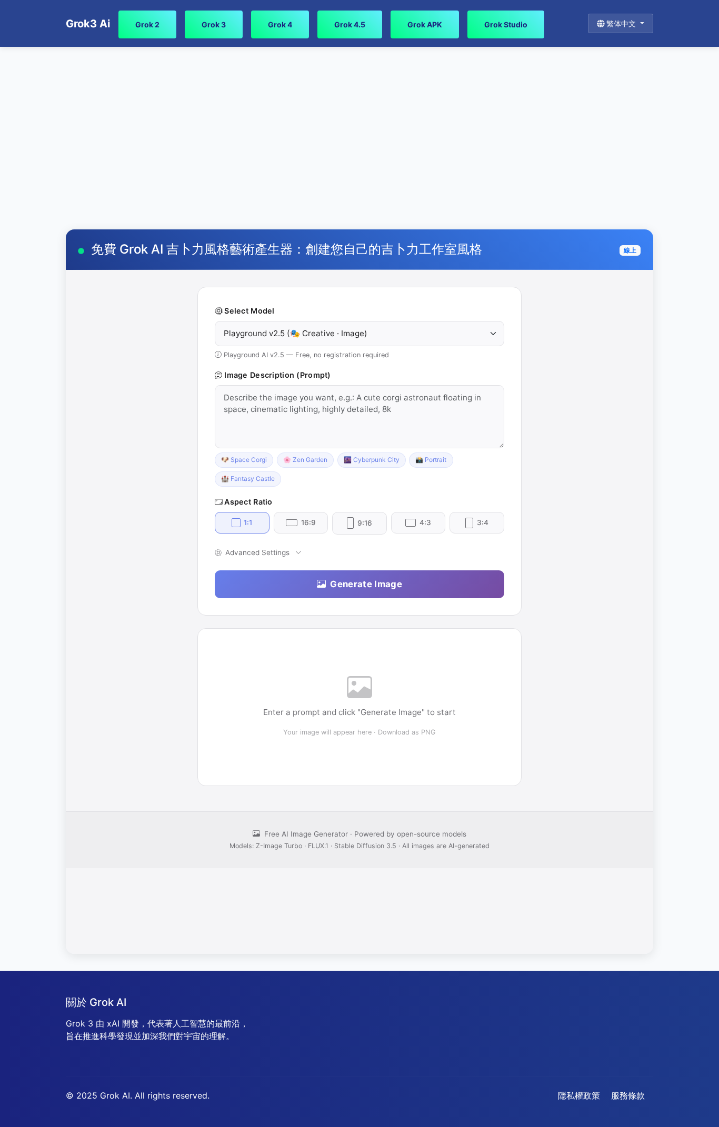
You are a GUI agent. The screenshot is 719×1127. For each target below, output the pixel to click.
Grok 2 (147, 24)
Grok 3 (214, 24)
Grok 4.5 (349, 24)
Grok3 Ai (88, 23)
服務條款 (628, 1095)
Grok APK (424, 24)
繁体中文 (621, 23)
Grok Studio (505, 24)
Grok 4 (280, 24)
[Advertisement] (359, 139)
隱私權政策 (579, 1095)
